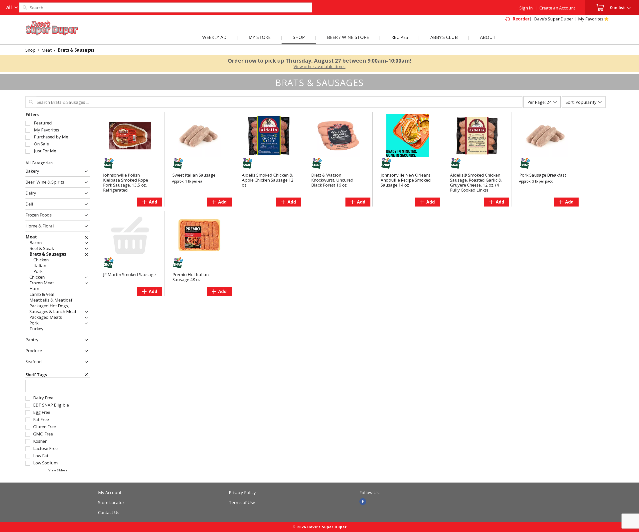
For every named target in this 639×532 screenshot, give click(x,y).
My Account (109, 492)
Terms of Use (242, 502)
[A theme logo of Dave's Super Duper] (51, 34)
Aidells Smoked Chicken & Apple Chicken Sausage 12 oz (268, 180)
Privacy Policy (242, 492)
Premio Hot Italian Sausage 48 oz (190, 277)
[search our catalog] (24, 7)
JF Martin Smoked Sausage (129, 274)
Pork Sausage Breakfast (542, 175)
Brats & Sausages (76, 50)
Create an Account (557, 8)
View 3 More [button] (57, 470)
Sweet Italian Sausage (193, 175)
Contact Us (108, 512)
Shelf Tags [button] (36, 374)
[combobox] (10, 7)
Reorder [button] (520, 19)
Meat (46, 50)
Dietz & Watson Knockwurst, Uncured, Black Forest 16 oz (332, 180)
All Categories (39, 163)
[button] (85, 171)
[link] (362, 501)
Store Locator (111, 502)
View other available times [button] (319, 66)
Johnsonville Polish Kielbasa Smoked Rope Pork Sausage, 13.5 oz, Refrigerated (125, 182)
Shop (30, 50)
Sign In (526, 8)
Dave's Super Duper (553, 19)
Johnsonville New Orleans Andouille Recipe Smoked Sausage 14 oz (406, 180)
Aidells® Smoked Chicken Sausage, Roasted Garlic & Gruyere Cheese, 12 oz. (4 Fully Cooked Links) (475, 182)
